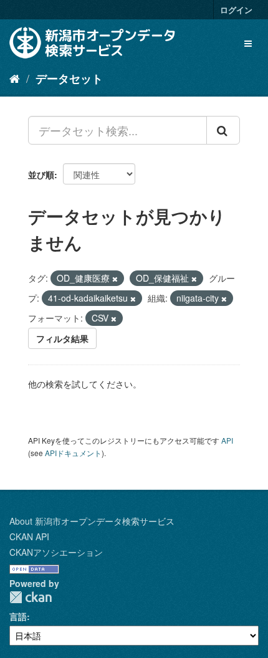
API (227, 440)
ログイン (236, 10)
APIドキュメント (73, 452)
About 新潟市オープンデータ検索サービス (92, 521)
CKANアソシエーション (56, 552)
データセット (69, 78)
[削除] (115, 279)
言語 (18, 616)
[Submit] (223, 130)
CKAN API (29, 536)
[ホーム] (14, 78)
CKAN (30, 597)
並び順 (41, 174)
